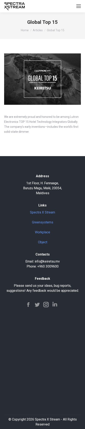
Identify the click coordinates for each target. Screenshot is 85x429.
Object (42, 242)
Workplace (42, 232)
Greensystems (42, 222)
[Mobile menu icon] (78, 6)
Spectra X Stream (42, 212)
